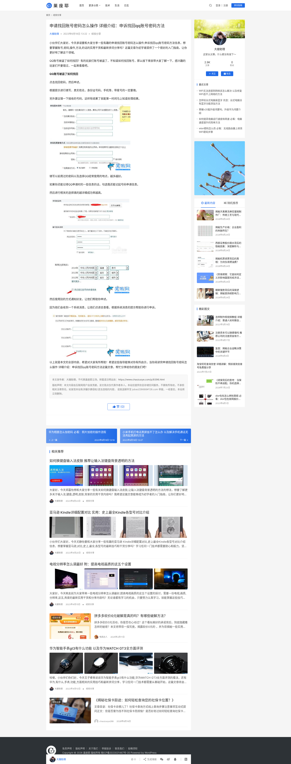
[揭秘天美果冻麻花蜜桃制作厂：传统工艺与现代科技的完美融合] (205, 215)
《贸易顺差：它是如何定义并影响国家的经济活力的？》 (228, 277)
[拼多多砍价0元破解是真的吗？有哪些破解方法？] (70, 626)
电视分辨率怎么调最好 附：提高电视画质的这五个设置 (90, 564)
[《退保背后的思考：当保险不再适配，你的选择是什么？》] (205, 383)
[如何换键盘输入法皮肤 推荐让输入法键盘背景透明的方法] (119, 475)
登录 (218, 5)
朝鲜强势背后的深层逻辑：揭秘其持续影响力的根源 (228, 293)
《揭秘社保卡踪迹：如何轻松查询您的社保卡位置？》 (134, 700)
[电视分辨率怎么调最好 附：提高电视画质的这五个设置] (119, 578)
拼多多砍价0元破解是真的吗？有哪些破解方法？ (130, 616)
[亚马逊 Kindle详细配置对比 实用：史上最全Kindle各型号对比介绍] (119, 527)
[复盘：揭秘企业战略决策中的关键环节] (205, 352)
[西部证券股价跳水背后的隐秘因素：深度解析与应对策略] (205, 246)
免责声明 (67, 748)
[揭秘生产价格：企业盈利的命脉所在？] (205, 231)
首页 (81, 5)
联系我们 (119, 748)
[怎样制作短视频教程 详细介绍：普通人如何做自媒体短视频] (205, 320)
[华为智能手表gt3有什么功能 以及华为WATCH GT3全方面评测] (119, 663)
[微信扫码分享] (162, 759)
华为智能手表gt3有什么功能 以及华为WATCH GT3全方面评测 (96, 648)
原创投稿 (238, 5)
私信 (229, 73)
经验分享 (96, 33)
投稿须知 (132, 748)
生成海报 (152, 759)
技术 (107, 5)
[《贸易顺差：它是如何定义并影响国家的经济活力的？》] (205, 278)
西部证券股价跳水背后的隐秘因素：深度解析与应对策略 (228, 246)
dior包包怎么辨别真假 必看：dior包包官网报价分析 (228, 399)
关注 (214, 73)
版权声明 (80, 748)
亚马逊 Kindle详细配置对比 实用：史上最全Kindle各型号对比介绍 (99, 512)
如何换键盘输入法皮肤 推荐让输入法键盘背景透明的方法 (92, 461)
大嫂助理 (54, 33)
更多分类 (93, 5)
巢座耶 (86, 752)
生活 (117, 5)
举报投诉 (106, 748)
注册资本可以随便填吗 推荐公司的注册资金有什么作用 (228, 336)
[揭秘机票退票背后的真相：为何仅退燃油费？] (205, 262)
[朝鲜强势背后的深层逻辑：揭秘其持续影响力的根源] (205, 293)
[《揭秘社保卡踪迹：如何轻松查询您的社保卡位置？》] (70, 711)
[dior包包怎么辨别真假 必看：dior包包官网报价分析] (205, 399)
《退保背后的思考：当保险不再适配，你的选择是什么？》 (228, 383)
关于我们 (93, 748)
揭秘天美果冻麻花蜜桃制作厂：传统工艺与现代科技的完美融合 (228, 214)
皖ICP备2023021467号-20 (115, 752)
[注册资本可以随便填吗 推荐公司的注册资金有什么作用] (205, 336)
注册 (225, 5)
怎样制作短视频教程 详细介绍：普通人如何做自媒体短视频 (228, 320)
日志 (126, 5)
